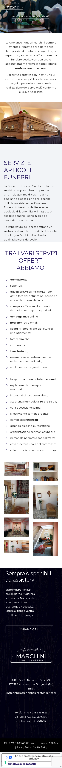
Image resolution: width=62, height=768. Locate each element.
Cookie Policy (40, 747)
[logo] (13, 6)
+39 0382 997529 (37, 712)
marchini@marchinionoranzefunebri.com (31, 692)
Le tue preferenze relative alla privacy (34, 757)
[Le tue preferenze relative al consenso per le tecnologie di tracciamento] (5, 763)
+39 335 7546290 (37, 716)
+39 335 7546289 (37, 721)
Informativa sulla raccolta (20, 763)
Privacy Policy (23, 747)
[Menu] (57, 6)
